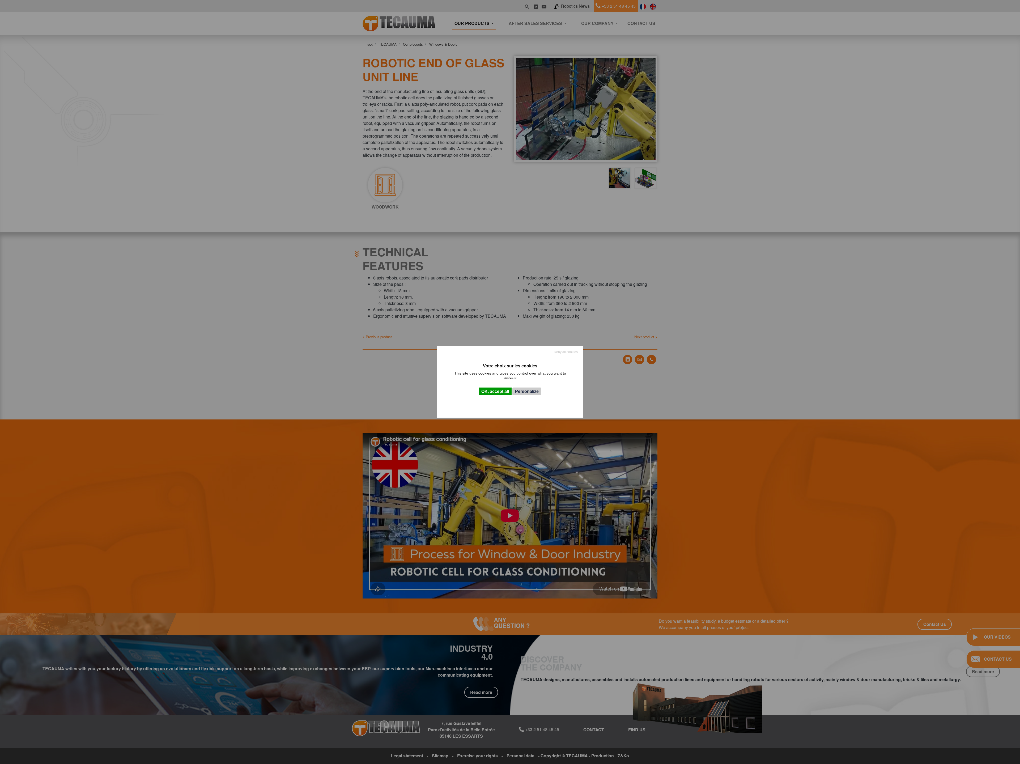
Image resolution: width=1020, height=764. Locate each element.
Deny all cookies (566, 352)
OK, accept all (495, 391)
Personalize (527, 391)
